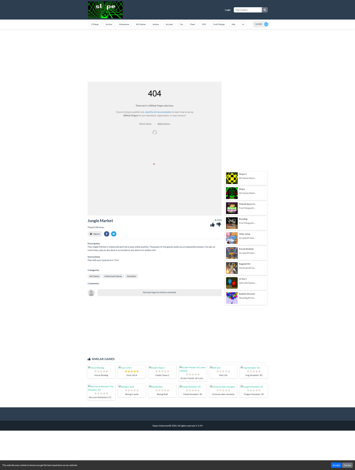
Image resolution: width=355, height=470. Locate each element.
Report (96, 234)
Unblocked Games (113, 276)
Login (228, 9)
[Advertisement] (177, 55)
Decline (347, 465)
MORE (258, 24)
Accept (336, 465)
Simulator (131, 276)
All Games (94, 276)
